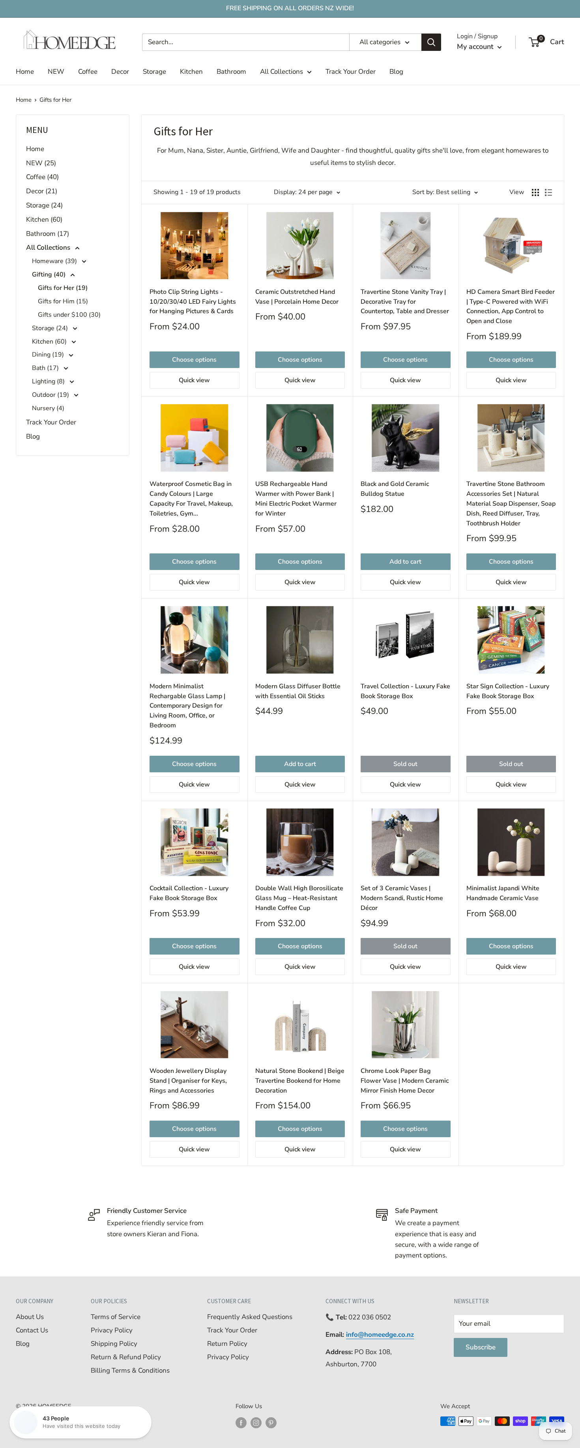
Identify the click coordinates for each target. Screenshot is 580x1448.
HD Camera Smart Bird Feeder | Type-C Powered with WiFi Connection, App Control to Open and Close (510, 306)
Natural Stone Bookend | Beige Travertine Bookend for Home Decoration (299, 1081)
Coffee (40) (42, 176)
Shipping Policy (114, 1343)
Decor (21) (41, 191)
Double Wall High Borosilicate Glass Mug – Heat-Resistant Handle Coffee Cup (299, 898)
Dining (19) (48, 354)
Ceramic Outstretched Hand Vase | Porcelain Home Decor (297, 297)
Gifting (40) (49, 274)
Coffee (87, 71)
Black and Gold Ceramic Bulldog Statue (395, 489)
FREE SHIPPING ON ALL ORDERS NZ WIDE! (290, 8)
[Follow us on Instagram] (256, 1422)
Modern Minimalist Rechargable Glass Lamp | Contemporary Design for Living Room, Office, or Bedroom (187, 706)
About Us (30, 1316)
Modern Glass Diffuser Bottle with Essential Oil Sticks (298, 691)
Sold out (405, 764)
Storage (154, 71)
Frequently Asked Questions (249, 1316)
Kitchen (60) (44, 219)
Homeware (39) (55, 261)
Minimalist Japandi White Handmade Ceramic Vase (502, 893)
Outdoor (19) (51, 394)
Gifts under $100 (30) (69, 314)
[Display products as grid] (535, 192)
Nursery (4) (48, 408)
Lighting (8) (49, 381)
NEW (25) (41, 163)
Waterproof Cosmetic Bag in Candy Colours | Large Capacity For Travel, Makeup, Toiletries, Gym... (191, 499)
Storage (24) (44, 205)
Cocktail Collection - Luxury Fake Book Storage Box (189, 893)
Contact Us (32, 1330)
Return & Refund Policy (126, 1357)
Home (25, 71)
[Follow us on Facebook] (241, 1422)
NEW (56, 71)
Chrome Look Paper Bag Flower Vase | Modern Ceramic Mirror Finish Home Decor (405, 1081)
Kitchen (191, 71)
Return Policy (227, 1343)
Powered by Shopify (43, 1417)
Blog (396, 71)
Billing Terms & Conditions (130, 1370)
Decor (120, 71)
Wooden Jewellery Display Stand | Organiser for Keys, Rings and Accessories (188, 1081)
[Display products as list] (548, 192)
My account (476, 46)
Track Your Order (351, 71)
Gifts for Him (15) (63, 301)
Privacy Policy (112, 1330)
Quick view (194, 380)
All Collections (281, 71)
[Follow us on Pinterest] (271, 1422)
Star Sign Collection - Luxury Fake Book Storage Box (507, 691)
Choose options (194, 359)
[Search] (431, 42)
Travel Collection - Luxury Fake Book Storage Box (405, 691)
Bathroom (231, 71)
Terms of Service (115, 1316)
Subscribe (481, 1347)
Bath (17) (46, 368)
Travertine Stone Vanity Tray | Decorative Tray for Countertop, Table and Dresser (405, 302)
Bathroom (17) (47, 233)
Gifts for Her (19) (63, 288)
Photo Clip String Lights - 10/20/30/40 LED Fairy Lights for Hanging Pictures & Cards (193, 302)
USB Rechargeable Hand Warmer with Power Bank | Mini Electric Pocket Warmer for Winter (296, 499)
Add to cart (405, 561)
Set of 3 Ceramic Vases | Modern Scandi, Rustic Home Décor (402, 898)
